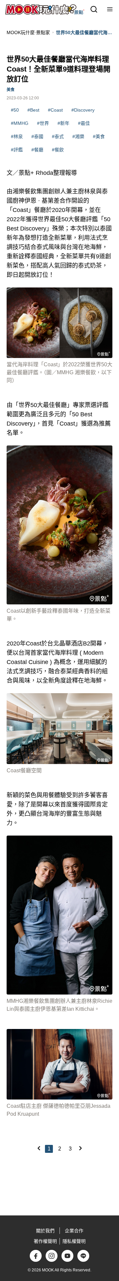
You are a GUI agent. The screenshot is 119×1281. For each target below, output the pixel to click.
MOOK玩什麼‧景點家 (28, 32)
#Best (33, 110)
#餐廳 (37, 149)
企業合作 (74, 1230)
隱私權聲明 (74, 1241)
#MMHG (19, 123)
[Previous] (38, 1148)
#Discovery (83, 110)
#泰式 (58, 136)
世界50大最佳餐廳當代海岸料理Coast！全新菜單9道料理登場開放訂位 (84, 33)
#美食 (99, 136)
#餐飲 (58, 149)
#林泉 (17, 136)
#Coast (55, 110)
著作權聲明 (45, 1241)
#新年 (63, 123)
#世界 (43, 123)
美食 (11, 89)
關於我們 (45, 1230)
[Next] (80, 1148)
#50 (15, 110)
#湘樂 (78, 136)
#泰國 (37, 136)
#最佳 (84, 123)
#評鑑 (17, 149)
